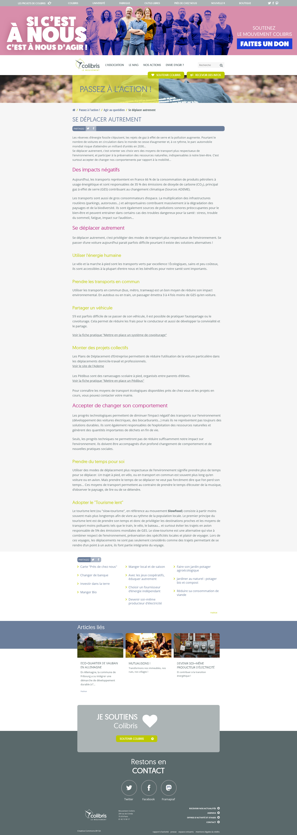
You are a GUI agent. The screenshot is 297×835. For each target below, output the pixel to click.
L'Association (114, 65)
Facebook (93, 128)
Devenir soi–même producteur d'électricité (145, 601)
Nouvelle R (218, 3)
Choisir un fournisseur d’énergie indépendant (144, 589)
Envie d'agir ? (175, 65)
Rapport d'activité (161, 831)
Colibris (31, 3)
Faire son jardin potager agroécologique (194, 568)
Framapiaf (168, 799)
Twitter (88, 128)
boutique (245, 3)
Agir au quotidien (114, 110)
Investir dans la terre (95, 584)
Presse (173, 831)
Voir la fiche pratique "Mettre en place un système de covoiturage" (119, 335)
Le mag (133, 65)
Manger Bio (88, 592)
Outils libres (152, 3)
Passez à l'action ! (89, 110)
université (99, 3)
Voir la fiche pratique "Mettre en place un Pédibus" (108, 381)
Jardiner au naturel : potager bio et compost (197, 580)
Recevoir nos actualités (202, 808)
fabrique (124, 3)
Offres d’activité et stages (201, 817)
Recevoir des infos (208, 75)
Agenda (211, 813)
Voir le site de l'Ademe (88, 366)
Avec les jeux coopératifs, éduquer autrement (147, 577)
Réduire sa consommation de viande (198, 593)
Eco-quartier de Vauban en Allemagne (99, 665)
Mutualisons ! (139, 663)
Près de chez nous (185, 3)
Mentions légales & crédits (208, 831)
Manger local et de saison (147, 567)
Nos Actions (152, 65)
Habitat (213, 612)
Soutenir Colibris (168, 75)
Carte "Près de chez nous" (98, 567)
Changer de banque (94, 575)
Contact (211, 822)
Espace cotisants (186, 831)
